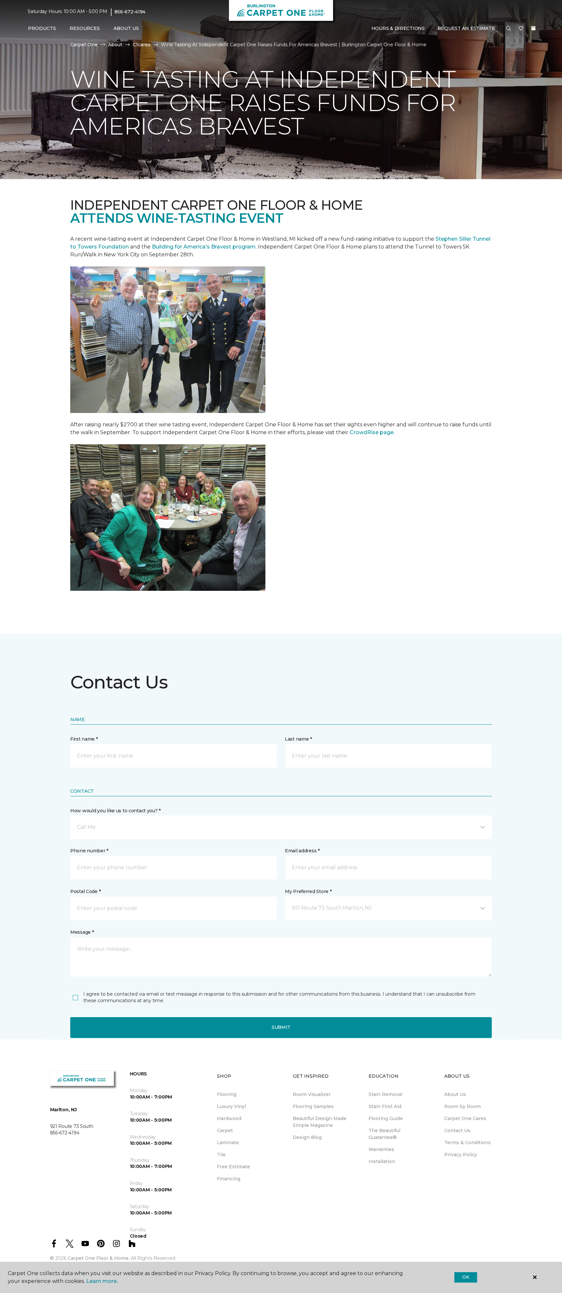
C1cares (142, 45)
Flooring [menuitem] (226, 1094)
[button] (508, 28)
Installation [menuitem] (381, 1161)
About (115, 45)
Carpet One (84, 45)
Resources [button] (85, 28)
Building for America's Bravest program (204, 247)
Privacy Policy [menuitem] (460, 1155)
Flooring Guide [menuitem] (385, 1118)
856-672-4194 (129, 12)
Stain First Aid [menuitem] (384, 1106)
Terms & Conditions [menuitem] (467, 1142)
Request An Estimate (466, 28)
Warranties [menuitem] (381, 1149)
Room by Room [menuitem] (462, 1106)
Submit (281, 1027)
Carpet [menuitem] (225, 1130)
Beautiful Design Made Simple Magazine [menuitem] (319, 1121)
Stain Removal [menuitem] (385, 1094)
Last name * (298, 739)
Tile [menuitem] (221, 1155)
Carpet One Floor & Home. (98, 1258)
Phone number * (89, 850)
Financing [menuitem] (228, 1179)
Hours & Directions (398, 28)
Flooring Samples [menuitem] (313, 1106)
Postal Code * (85, 891)
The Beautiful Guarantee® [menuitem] (384, 1134)
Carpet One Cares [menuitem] (465, 1118)
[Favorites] (521, 28)
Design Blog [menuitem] (307, 1137)
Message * (82, 932)
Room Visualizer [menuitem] (312, 1094)
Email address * (302, 850)
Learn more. (102, 1281)
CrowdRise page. (373, 432)
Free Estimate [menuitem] (233, 1167)
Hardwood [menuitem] (229, 1118)
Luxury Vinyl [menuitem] (231, 1106)
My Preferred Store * (308, 891)
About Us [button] (126, 28)
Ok (465, 1277)
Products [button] (42, 28)
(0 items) (533, 28)
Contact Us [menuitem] (457, 1130)
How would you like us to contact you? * (115, 810)
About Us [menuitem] (455, 1094)
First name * (84, 739)
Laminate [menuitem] (228, 1142)
